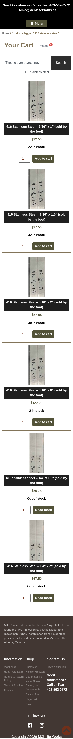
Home (5, 33)
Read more (43, 510)
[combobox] (25, 63)
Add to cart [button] (43, 158)
